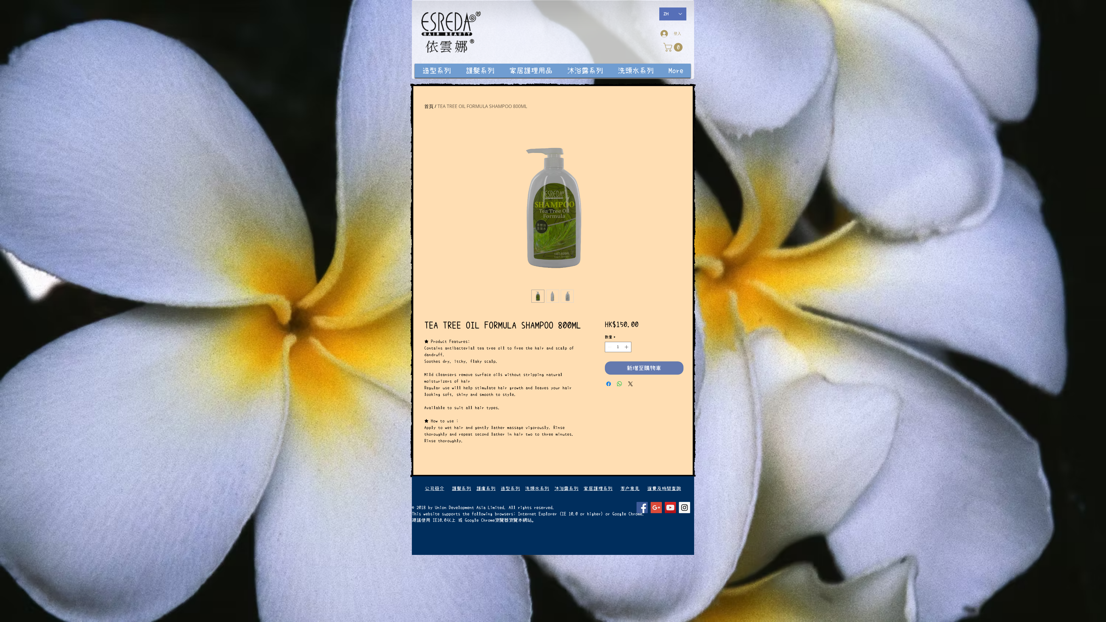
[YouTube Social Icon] (670, 507)
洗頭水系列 (537, 488)
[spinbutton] (618, 347)
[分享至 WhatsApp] (619, 383)
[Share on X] (630, 383)
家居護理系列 (598, 488)
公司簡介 (434, 488)
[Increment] (627, 347)
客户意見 (630, 488)
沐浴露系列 (566, 488)
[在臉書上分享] (608, 383)
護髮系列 (461, 488)
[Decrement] (609, 347)
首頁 (428, 106)
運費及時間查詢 (664, 488)
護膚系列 (486, 488)
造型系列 (510, 488)
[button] (674, 47)
